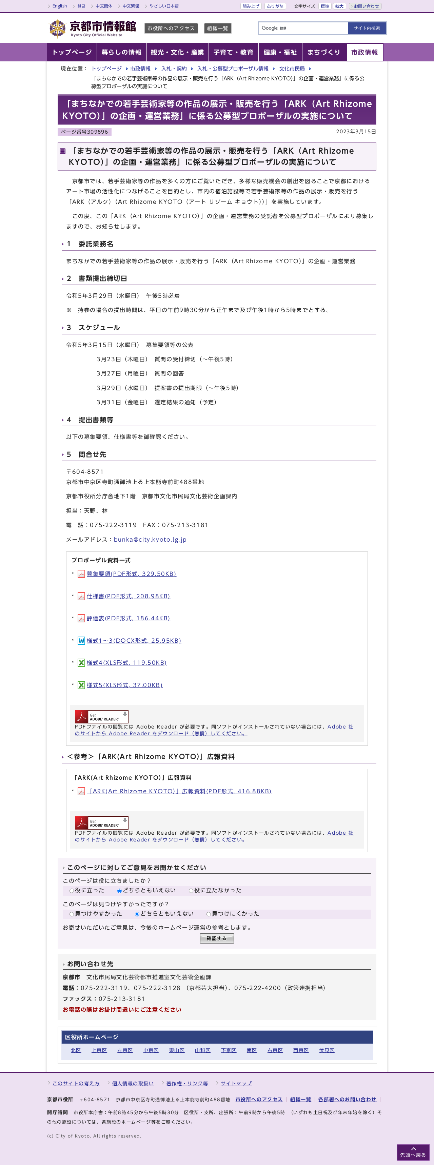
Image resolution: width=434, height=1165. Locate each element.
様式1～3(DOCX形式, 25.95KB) (134, 640)
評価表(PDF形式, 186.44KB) (129, 618)
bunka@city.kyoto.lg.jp (150, 539)
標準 (325, 6)
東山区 (177, 1050)
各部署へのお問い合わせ (347, 1099)
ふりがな (275, 6)
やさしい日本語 (164, 6)
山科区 (203, 1050)
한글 (81, 6)
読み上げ (251, 6)
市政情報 (140, 68)
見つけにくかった (236, 913)
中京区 (151, 1050)
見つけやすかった (99, 913)
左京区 (125, 1050)
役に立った (90, 890)
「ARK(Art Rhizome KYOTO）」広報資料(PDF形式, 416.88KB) (179, 791)
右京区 (275, 1050)
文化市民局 (292, 68)
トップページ (106, 68)
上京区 (99, 1050)
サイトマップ (236, 1083)
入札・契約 (174, 68)
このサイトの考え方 (76, 1083)
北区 (76, 1050)
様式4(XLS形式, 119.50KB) (127, 662)
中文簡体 (104, 6)
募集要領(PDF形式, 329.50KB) (132, 574)
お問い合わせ (366, 6)
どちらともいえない (149, 890)
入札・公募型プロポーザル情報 (233, 68)
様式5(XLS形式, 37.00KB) (125, 685)
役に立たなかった (218, 890)
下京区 (229, 1050)
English (60, 6)
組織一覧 (217, 28)
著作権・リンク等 (187, 1083)
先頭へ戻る (413, 1155)
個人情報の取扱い (133, 1083)
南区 (252, 1050)
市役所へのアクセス (171, 28)
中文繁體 (131, 6)
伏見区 (327, 1050)
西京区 (301, 1050)
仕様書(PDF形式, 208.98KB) (129, 596)
